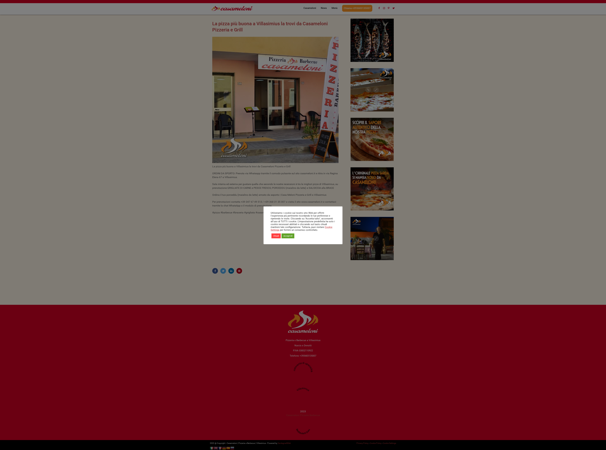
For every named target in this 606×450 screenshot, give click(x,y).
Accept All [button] (287, 236)
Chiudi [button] (276, 236)
